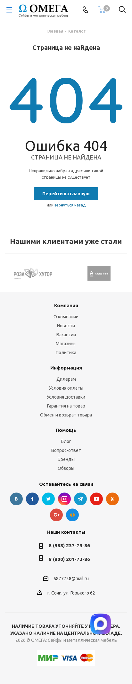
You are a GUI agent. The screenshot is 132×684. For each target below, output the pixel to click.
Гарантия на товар (66, 405)
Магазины (66, 343)
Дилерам (66, 379)
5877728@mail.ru (71, 578)
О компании (66, 316)
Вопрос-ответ (66, 450)
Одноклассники (112, 499)
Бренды (66, 459)
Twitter (48, 499)
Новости (66, 325)
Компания (66, 305)
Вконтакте (16, 499)
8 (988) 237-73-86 (69, 545)
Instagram (64, 499)
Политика (66, 352)
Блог (66, 441)
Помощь (66, 430)
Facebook (32, 499)
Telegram (80, 499)
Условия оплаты (66, 388)
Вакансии (66, 334)
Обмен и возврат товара (66, 414)
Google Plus (56, 515)
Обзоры (66, 468)
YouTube (96, 499)
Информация (66, 367)
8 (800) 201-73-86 (69, 559)
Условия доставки (66, 397)
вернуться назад (70, 205)
